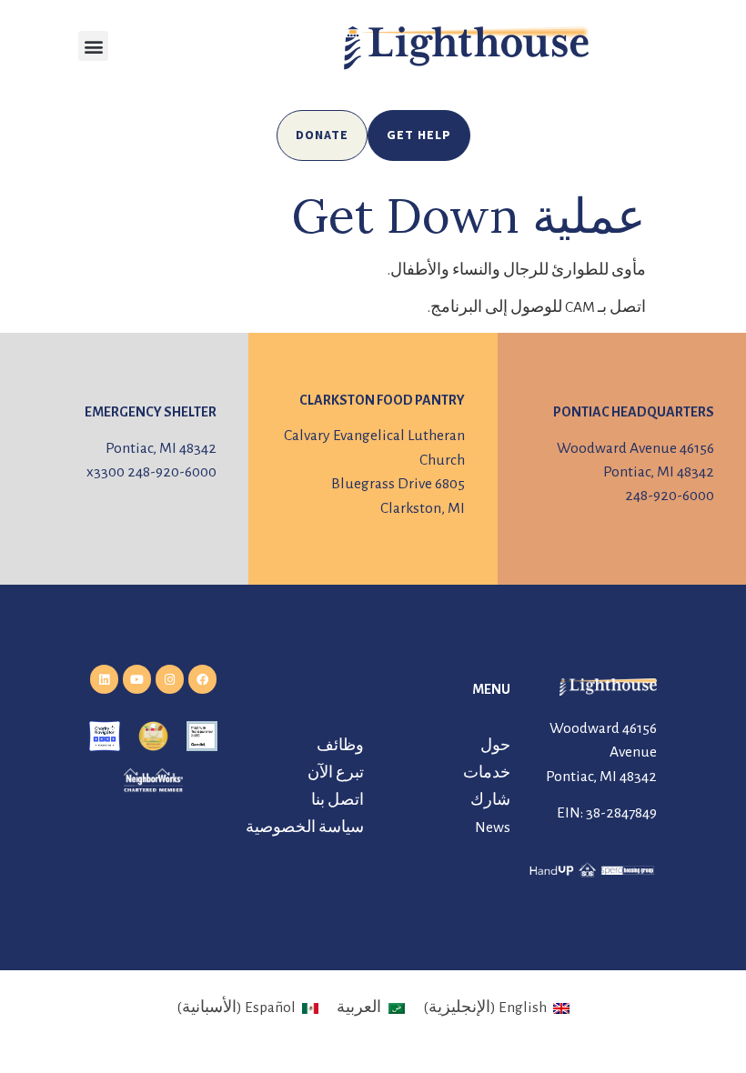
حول (495, 745)
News (492, 827)
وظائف (340, 745)
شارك (490, 800)
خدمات (486, 773)
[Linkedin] (104, 679)
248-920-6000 (669, 495)
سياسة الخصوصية (305, 827)
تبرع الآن (335, 773)
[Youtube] (137, 679)
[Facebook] (202, 679)
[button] (93, 46)
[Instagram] (170, 679)
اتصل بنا (337, 800)
